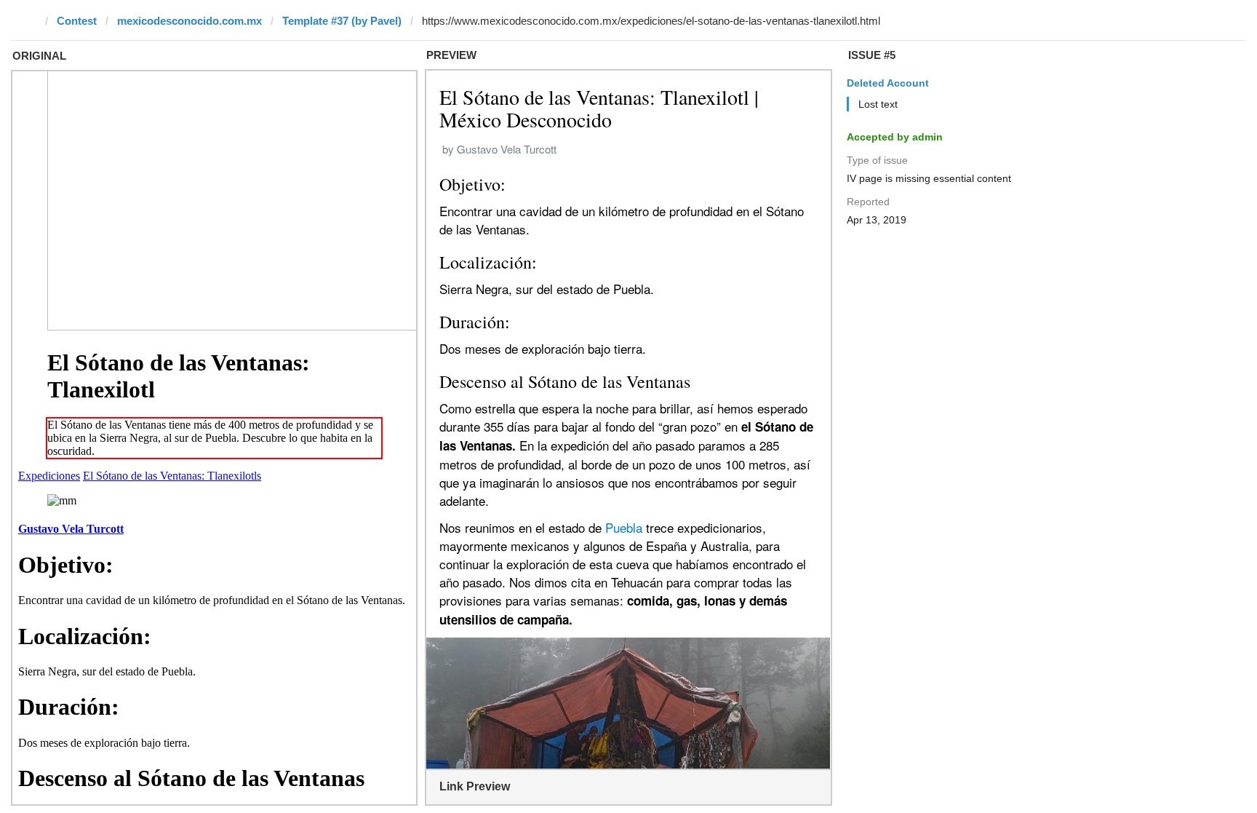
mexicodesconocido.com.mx (189, 21)
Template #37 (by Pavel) (342, 21)
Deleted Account (888, 83)
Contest (77, 21)
